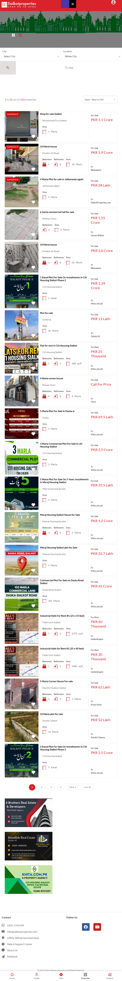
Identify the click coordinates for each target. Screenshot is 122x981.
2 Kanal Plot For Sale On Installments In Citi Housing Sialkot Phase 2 (63, 748)
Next (71, 787)
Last (86, 787)
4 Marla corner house (51, 378)
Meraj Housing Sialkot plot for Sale (58, 547)
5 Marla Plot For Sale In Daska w (57, 411)
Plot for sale (46, 313)
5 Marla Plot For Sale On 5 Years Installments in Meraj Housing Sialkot (64, 481)
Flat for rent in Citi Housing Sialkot (58, 345)
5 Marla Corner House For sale (56, 681)
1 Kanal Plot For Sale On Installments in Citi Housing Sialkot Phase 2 (63, 279)
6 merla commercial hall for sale (57, 212)
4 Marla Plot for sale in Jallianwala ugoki (61, 179)
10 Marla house (48, 146)
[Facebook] (86, 927)
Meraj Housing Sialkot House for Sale (60, 514)
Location (67, 51)
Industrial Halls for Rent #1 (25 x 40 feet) (62, 648)
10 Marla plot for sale (51, 714)
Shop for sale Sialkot (51, 113)
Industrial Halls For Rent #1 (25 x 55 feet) (62, 615)
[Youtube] (97, 927)
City (4, 51)
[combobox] (30, 57)
